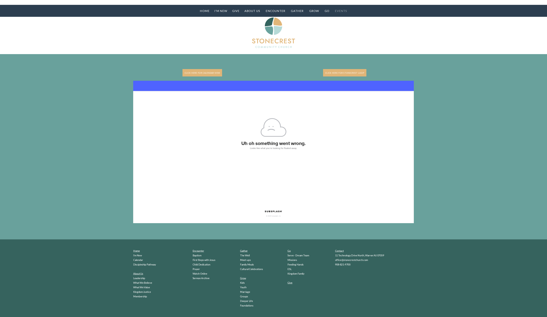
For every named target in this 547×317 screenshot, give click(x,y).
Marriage (245, 291)
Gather (297, 11)
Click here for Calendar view (202, 72)
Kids (242, 282)
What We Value (141, 287)
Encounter (276, 11)
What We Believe (142, 282)
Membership (140, 296)
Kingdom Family (295, 273)
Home (205, 11)
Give (236, 11)
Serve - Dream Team (298, 255)
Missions (292, 259)
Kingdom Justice (142, 291)
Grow (314, 11)
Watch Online (200, 273)
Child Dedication (201, 264)
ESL (289, 269)
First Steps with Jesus (204, 259)
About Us (252, 11)
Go (327, 11)
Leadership (139, 278)
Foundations (246, 305)
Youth (243, 287)
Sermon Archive (201, 278)
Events (341, 11)
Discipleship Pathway (144, 264)
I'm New (220, 11)
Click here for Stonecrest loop (344, 72)
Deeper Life (246, 300)
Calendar (138, 259)
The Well (245, 255)
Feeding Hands (295, 264)
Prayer (196, 269)
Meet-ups (245, 259)
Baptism (197, 255)
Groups (244, 296)
